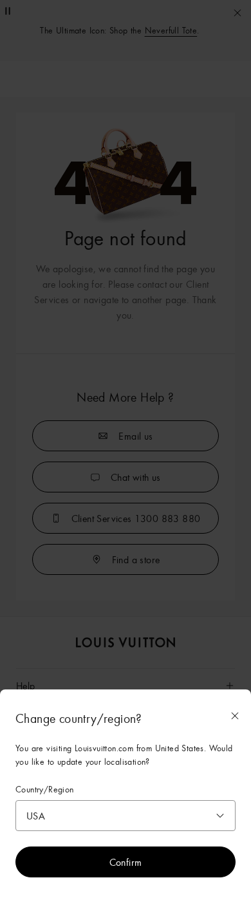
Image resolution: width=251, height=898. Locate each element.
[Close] (235, 716)
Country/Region (44, 789)
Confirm (125, 862)
